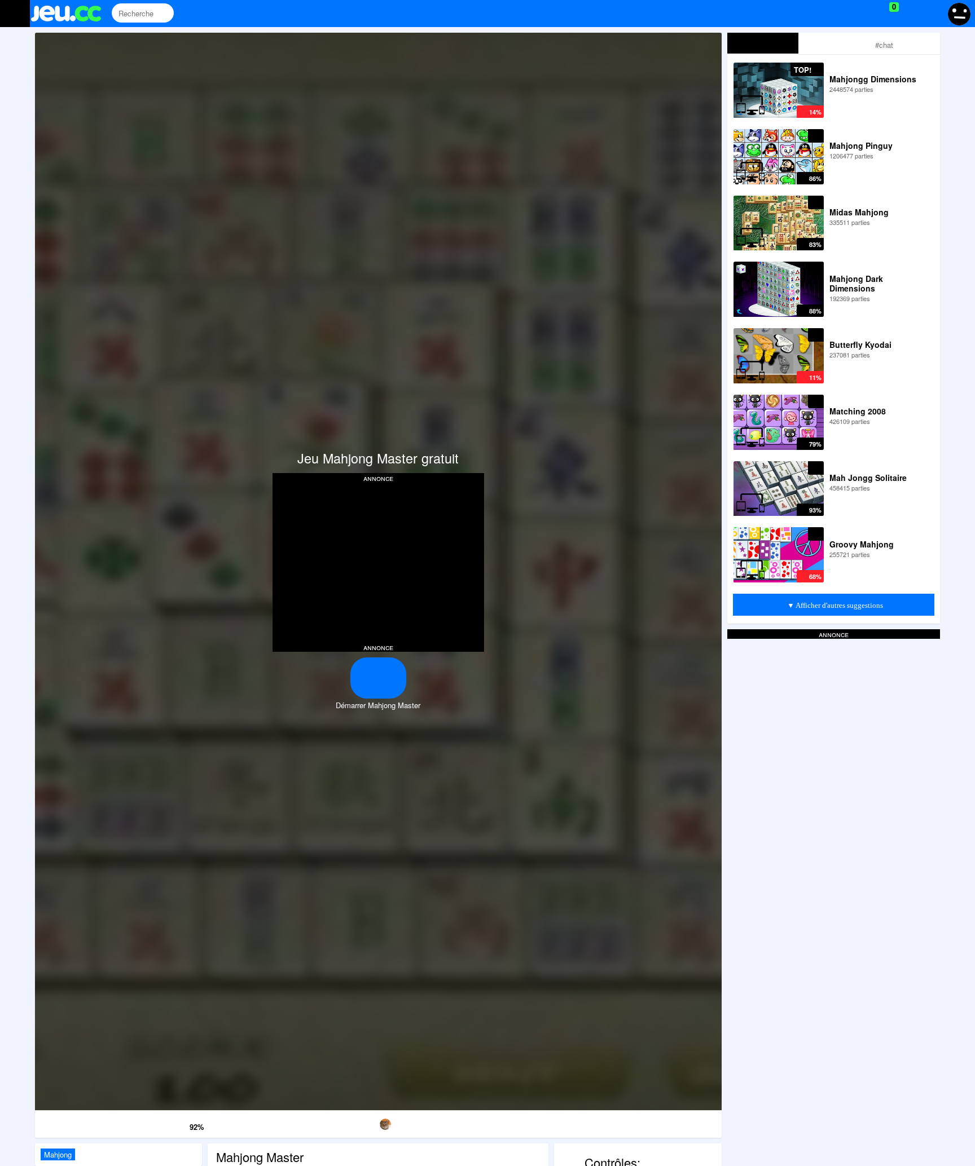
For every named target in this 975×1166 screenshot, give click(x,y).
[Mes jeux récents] (842, 13)
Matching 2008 (857, 411)
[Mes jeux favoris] (865, 13)
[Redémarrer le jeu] (84, 1122)
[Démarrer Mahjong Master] (378, 678)
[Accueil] (71, 13)
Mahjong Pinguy (861, 145)
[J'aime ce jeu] (180, 1124)
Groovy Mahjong (861, 544)
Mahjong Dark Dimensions (856, 283)
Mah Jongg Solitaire (868, 477)
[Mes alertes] (931, 13)
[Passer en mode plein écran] (672, 1122)
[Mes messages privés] (910, 13)
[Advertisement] (378, 562)
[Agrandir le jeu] (574, 1122)
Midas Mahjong (859, 212)
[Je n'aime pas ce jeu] (163, 1124)
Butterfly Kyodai (860, 344)
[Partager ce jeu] (476, 1122)
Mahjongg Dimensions (872, 79)
